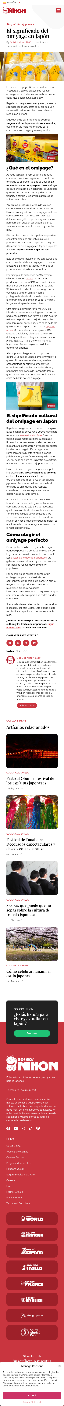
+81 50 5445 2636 (26, 1090)
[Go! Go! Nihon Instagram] (23, 1128)
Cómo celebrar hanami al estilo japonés (28, 973)
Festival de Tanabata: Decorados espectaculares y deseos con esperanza (30, 844)
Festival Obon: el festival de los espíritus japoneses (30, 780)
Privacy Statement (32, 1402)
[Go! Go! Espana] (32, 1250)
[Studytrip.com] (32, 1283)
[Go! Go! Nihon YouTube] (16, 1128)
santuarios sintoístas (31, 435)
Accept (32, 1395)
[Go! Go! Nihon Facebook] (8, 1128)
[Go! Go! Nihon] (32, 1063)
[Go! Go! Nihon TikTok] (30, 1128)
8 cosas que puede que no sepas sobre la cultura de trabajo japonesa (28, 910)
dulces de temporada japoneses (29, 557)
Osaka (29, 278)
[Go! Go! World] (32, 1218)
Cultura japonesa (24, 24)
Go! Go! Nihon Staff (20, 42)
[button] (59, 1366)
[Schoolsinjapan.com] (32, 1299)
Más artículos (26, 705)
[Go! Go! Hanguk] (32, 1234)
